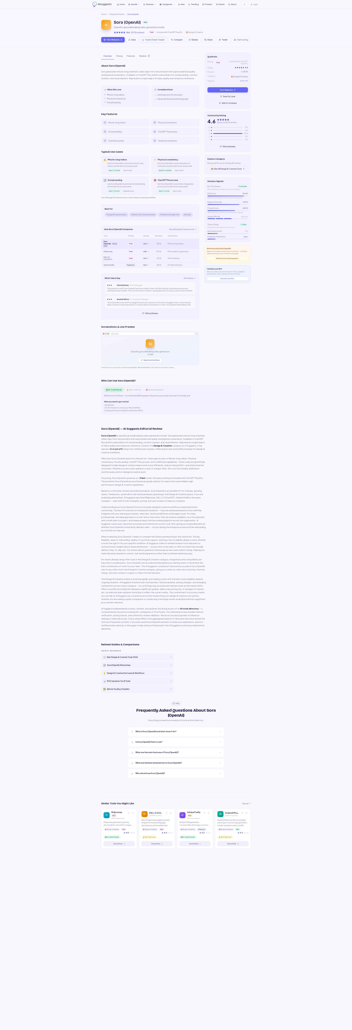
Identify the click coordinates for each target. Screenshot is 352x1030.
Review (195, 39)
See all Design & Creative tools (181, 229)
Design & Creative (117, 14)
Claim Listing (242, 39)
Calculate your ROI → (227, 278)
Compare (178, 39)
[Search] (244, 4)
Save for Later (229, 96)
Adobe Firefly (109, 265)
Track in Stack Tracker (155, 39)
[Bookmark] (133, 813)
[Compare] (128, 813)
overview (107, 56)
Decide (134, 4)
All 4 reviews (189, 278)
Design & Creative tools (116, 198)
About (234, 4)
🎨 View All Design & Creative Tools (226, 168)
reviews (144, 56)
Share (210, 39)
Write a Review (151, 313)
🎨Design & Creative (194, 32)
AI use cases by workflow (145, 198)
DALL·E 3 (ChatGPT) (108, 258)
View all (245, 803)
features (131, 56)
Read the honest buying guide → (228, 258)
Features (150, 4)
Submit (221, 4)
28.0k (245, 72)
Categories (167, 4)
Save (133, 39)
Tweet (225, 39)
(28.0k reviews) (137, 32)
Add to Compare (229, 103)
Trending (195, 4)
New (183, 4)
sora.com (244, 81)
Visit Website (113, 39)
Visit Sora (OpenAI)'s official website (135, 367)
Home (122, 4)
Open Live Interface (151, 360)
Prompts (208, 4)
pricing (119, 56)
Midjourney (108, 251)
